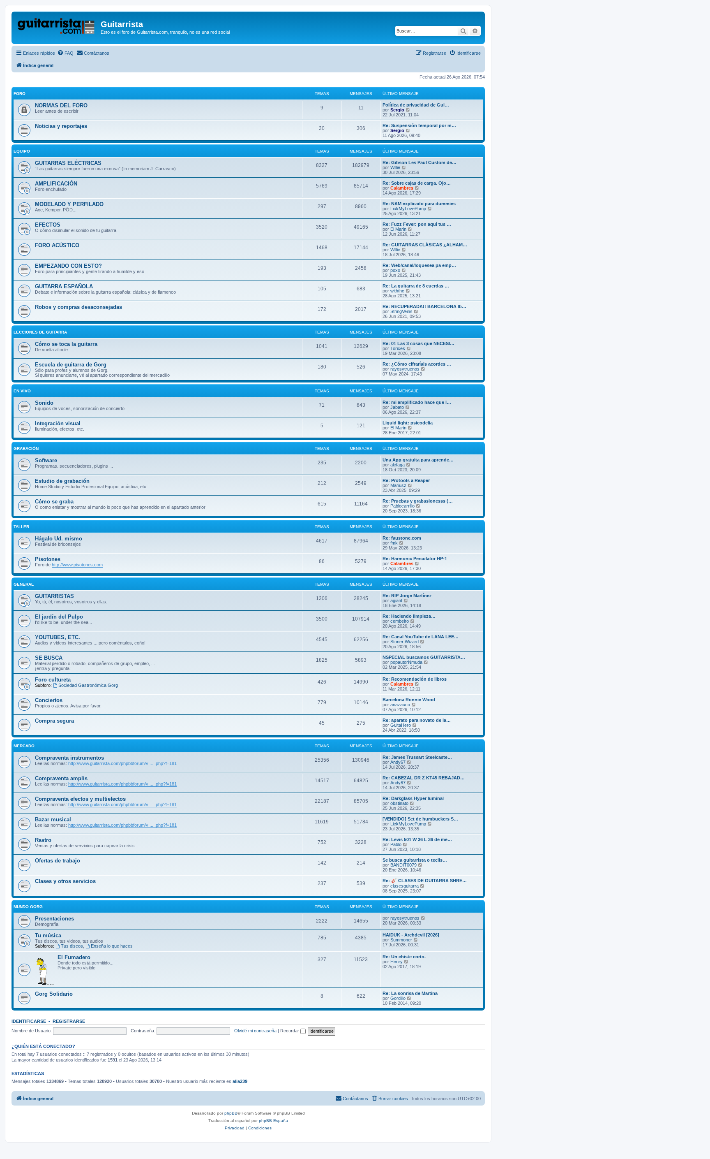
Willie (395, 167)
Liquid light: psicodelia (408, 422)
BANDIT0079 (403, 864)
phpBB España (273, 1120)
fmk (394, 542)
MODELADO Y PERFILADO (69, 204)
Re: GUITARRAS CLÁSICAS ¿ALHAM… (425, 244)
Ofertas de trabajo (57, 861)
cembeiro (399, 621)
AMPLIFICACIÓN (56, 184)
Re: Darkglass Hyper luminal (413, 798)
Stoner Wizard (404, 641)
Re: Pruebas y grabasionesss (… (418, 500)
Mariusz (398, 485)
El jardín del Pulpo (59, 617)
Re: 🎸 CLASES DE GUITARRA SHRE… (425, 880)
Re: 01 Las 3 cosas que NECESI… (418, 343)
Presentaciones (54, 919)
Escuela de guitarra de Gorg (70, 365)
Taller (21, 526)
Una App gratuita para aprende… (418, 459)
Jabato (397, 407)
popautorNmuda (406, 662)
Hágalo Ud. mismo (58, 538)
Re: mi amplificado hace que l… (417, 402)
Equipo (22, 151)
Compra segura (54, 721)
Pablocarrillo (402, 505)
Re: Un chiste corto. (404, 956)
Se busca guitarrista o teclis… (415, 860)
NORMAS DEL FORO (61, 105)
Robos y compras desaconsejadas (78, 307)
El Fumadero (74, 957)
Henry (396, 961)
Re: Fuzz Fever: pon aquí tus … (417, 224)
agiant (396, 600)
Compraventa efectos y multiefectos (80, 799)
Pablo (395, 844)
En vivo (22, 391)
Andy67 (398, 762)
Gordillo (398, 998)
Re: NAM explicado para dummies (419, 203)
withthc (397, 290)
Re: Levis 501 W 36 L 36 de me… (417, 839)
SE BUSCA (48, 658)
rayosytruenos (405, 368)
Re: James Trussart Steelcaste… (417, 757)
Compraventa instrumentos (69, 758)
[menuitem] (65, 53)
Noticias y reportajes (61, 126)
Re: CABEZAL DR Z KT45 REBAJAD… (424, 777)
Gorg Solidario (54, 994)
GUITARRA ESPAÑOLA (64, 286)
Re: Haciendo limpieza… (409, 616)
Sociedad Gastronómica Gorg (88, 685)
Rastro (43, 840)
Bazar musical (53, 819)
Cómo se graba (54, 501)
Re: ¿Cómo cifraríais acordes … (417, 364)
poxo (395, 270)
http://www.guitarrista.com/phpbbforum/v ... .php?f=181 (122, 763)
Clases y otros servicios (65, 881)
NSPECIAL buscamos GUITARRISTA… (424, 657)
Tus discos (72, 945)
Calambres (401, 187)
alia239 (240, 1081)
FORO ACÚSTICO (57, 245)
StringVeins (401, 311)
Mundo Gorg (28, 906)
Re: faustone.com (402, 537)
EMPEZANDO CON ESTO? (68, 266)
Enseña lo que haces (112, 945)
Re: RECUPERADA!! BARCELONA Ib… (424, 306)
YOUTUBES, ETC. (57, 637)
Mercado (24, 746)
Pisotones (47, 559)
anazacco (400, 704)
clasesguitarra (404, 885)
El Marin (398, 229)
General (24, 584)
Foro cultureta (53, 680)
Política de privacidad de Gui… (416, 104)
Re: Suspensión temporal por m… (419, 125)
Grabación (26, 448)
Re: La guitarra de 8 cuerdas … (416, 285)
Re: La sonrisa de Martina (410, 993)
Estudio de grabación (62, 481)
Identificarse (29, 1021)
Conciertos (48, 700)
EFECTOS (47, 225)
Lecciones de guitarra (40, 332)
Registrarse (69, 1021)
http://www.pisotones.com (77, 564)
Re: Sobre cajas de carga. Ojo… (417, 183)
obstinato (399, 803)
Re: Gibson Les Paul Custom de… (419, 162)
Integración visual (58, 423)
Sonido (44, 403)
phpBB (230, 1113)
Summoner (401, 939)
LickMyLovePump (408, 208)
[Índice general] (57, 27)
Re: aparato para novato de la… (417, 720)
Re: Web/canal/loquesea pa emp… (419, 265)
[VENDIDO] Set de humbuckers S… (420, 818)
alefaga (397, 464)
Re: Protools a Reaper (406, 480)
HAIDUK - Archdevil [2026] (411, 934)
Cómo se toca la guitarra (66, 344)
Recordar (290, 1030)
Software (46, 460)
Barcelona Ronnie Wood (409, 699)
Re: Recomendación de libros (415, 679)
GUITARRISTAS (54, 596)
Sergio (397, 109)
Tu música (48, 935)
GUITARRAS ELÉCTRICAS (68, 163)
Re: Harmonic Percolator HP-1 (415, 558)
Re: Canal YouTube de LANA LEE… (421, 636)
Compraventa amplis (61, 778)
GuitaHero (400, 725)
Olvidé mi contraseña (255, 1030)
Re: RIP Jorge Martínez (407, 595)
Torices (397, 348)
